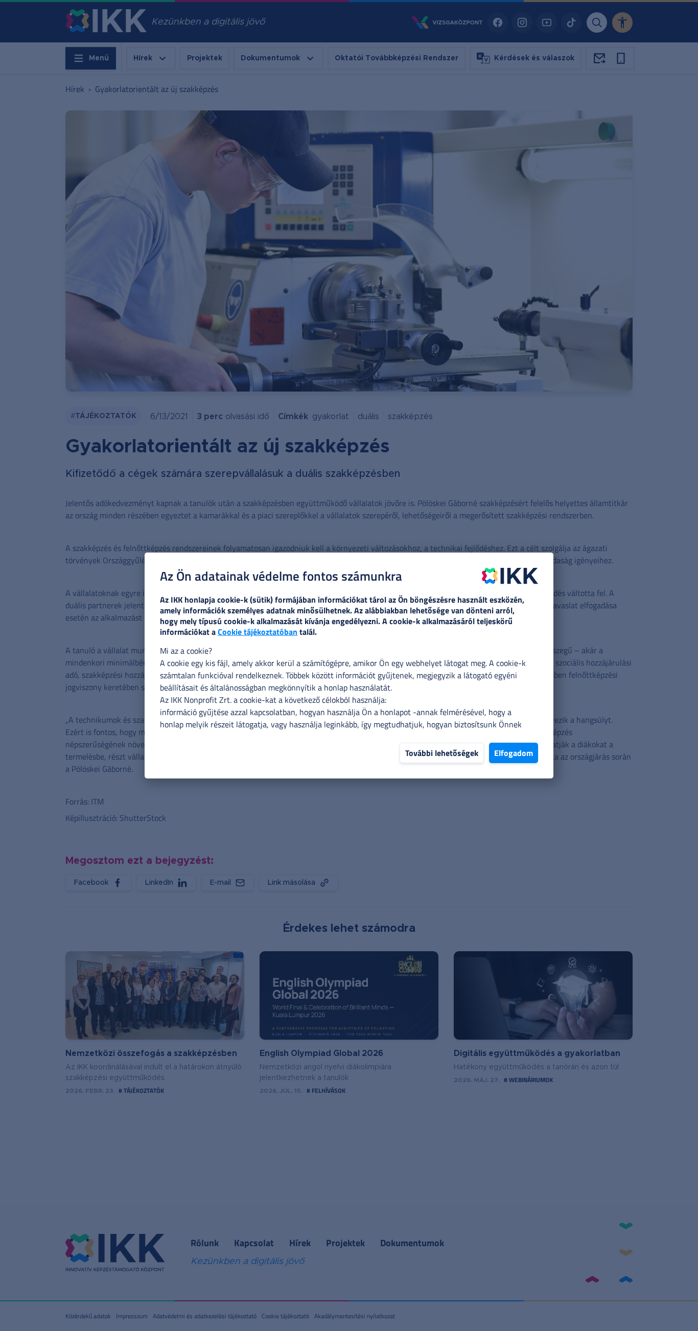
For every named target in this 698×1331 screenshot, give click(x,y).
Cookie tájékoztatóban (257, 632)
